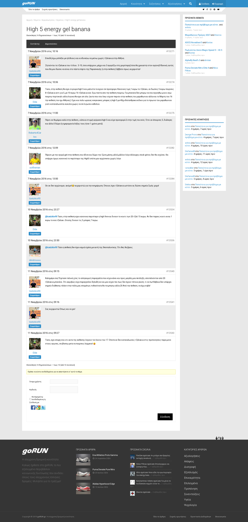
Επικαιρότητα (192, 477)
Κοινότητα (136, 3)
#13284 (170, 178)
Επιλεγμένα (191, 483)
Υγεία (187, 499)
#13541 (170, 302)
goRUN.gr (41, 517)
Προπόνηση (190, 488)
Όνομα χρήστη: (35, 382)
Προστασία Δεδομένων (200, 517)
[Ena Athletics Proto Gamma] (83, 464)
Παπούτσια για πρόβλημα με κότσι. (202, 25)
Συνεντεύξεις (192, 494)
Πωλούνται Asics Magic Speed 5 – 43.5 (203, 50)
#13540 (170, 271)
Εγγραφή (219, 4)
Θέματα (37, 20)
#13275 (170, 113)
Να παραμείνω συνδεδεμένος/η (39, 398)
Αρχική (123, 3)
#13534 (170, 209)
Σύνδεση (205, 4)
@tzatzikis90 (51, 216)
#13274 (170, 82)
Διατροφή (190, 466)
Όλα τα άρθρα (34, 9)
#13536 (170, 240)
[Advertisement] (204, 97)
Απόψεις (189, 461)
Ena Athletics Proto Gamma (105, 455)
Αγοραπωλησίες (48, 20)
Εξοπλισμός (191, 472)
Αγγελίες (60, 20)
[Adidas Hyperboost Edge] (83, 493)
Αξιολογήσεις (175, 3)
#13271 (170, 51)
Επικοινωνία (64, 9)
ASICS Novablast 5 (193, 42)
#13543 (170, 333)
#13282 (170, 147)
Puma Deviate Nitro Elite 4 (197, 68)
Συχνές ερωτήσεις (50, 9)
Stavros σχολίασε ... (144, 492)
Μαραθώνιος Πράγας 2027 (197, 35)
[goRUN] (31, 5)
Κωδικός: (33, 390)
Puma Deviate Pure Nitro (104, 469)
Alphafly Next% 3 (192, 60)
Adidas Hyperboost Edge (104, 484)
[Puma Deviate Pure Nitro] (83, 478)
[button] (33, 409)
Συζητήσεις (155, 3)
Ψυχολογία (190, 505)
